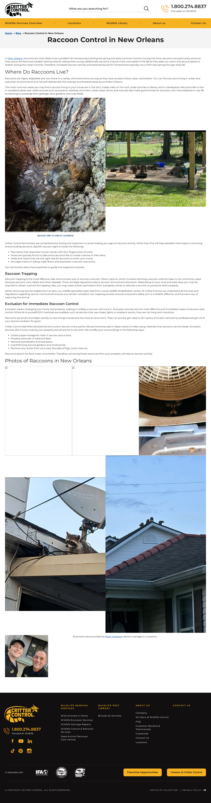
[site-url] (21, 713)
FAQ (138, 721)
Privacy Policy (192, 790)
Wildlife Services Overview (23, 23)
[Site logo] (19, 9)
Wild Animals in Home (74, 715)
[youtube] (21, 741)
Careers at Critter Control (186, 772)
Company (141, 712)
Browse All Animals (109, 715)
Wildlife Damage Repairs (76, 724)
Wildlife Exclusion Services (77, 720)
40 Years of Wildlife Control (152, 717)
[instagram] (29, 751)
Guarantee (142, 733)
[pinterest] (21, 751)
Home (8, 33)
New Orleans (15, 58)
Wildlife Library (116, 23)
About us (159, 23)
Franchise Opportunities (142, 772)
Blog (18, 33)
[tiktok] (12, 751)
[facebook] (12, 741)
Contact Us (198, 23)
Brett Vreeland (114, 636)
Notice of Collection (164, 790)
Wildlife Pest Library (109, 707)
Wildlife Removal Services (75, 707)
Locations (74, 23)
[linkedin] (29, 741)
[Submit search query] (146, 8)
